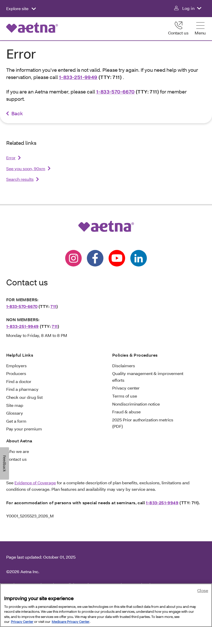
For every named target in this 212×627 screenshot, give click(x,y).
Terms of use (124, 396)
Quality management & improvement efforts (147, 377)
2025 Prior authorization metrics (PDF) (142, 423)
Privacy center (126, 388)
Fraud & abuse (126, 411)
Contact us (178, 32)
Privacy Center (22, 621)
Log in (188, 8)
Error (11, 157)
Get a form (16, 421)
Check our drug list (24, 397)
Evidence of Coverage (35, 482)
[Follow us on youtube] (117, 258)
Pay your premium (24, 428)
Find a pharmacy (22, 389)
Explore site (17, 8)
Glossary (14, 413)
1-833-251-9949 (78, 77)
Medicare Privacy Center (70, 621)
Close (202, 590)
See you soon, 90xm (25, 168)
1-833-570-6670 (115, 91)
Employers (16, 365)
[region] (106, 605)
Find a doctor (18, 381)
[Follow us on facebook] (95, 258)
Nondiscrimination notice (136, 404)
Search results (20, 179)
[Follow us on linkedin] (138, 258)
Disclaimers (123, 365)
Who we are (17, 451)
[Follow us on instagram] (73, 258)
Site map (14, 405)
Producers (16, 373)
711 (53, 306)
